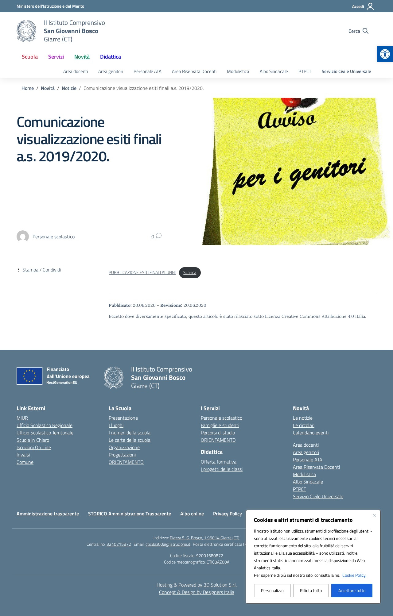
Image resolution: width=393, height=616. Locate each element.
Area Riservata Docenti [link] (194, 71)
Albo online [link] (192, 513)
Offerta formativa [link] (218, 461)
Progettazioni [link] (122, 454)
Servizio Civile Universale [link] (346, 71)
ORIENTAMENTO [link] (126, 462)
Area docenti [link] (75, 71)
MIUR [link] (22, 418)
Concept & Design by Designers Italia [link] (196, 592)
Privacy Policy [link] (227, 513)
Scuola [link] (30, 56)
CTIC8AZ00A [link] (218, 562)
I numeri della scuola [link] (129, 432)
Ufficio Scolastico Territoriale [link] (45, 432)
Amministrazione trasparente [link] (48, 513)
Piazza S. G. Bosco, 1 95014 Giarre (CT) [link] (204, 537)
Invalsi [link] (23, 454)
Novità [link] (82, 56)
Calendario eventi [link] (311, 432)
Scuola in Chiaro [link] (33, 440)
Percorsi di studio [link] (218, 432)
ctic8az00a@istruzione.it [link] (168, 544)
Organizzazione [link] (124, 447)
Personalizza (272, 590)
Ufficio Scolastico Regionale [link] (44, 425)
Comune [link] (25, 462)
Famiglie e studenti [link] (220, 425)
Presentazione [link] (123, 418)
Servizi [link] (56, 56)
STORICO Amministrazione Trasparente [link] (129, 513)
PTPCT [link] (304, 71)
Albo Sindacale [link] (274, 71)
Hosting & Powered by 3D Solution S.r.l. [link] (197, 584)
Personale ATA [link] (147, 71)
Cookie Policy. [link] (354, 575)
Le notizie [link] (303, 418)
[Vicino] (374, 515)
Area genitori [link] (110, 71)
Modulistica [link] (238, 71)
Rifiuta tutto (311, 590)
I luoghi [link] (116, 425)
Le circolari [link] (303, 425)
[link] (385, 54)
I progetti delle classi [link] (222, 469)
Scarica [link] (189, 272)
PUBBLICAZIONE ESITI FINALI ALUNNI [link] (142, 272)
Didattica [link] (110, 56)
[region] (313, 557)
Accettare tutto (351, 590)
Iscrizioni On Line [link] (34, 447)
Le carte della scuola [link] (129, 440)
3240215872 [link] (119, 544)
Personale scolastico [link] (221, 418)
